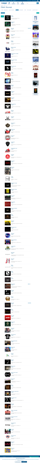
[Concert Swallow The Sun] (36, 43)
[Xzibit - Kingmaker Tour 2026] (36, 59)
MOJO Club (12, 258)
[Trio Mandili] (36, 67)
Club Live (12, 110)
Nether (12, 271)
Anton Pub (12, 28)
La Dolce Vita (35, 78)
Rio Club (12, 353)
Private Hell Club (13, 334)
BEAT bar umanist (13, 47)
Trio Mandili (35, 70)
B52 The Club (13, 34)
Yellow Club (12, 448)
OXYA (12, 309)
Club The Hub (13, 129)
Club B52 (12, 85)
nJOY (11, 277)
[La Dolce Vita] (36, 75)
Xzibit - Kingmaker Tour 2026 (36, 62)
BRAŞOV (3, 0)
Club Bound (12, 91)
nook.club (12, 290)
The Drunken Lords (13, 397)
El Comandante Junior (14, 148)
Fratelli (12, 176)
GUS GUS (35, 54)
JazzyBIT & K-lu (36, 30)
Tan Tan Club (13, 378)
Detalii (12, 16)
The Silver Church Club (14, 416)
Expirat (12, 15)
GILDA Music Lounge (14, 189)
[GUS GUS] (36, 51)
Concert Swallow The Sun (35, 46)
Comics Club (12, 135)
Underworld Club (13, 435)
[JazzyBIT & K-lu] (36, 27)
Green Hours (13, 195)
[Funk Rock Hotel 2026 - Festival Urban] (36, 90)
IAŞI (9, 0)
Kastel (12, 214)
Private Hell (12, 328)
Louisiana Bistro (13, 246)
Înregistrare (29, 0)
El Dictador (12, 154)
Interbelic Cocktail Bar (14, 208)
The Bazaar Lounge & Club (14, 391)
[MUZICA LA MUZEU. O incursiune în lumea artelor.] (36, 18)
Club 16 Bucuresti (13, 66)
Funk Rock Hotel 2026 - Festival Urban (36, 94)
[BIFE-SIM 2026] (36, 83)
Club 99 (12, 72)
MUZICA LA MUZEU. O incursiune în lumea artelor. (35, 22)
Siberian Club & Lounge (14, 372)
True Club (12, 429)
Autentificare (34, 0)
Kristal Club (12, 233)
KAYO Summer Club (13, 227)
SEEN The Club (13, 366)
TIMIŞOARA (14, 0)
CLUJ (8, 0)
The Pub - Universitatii (14, 410)
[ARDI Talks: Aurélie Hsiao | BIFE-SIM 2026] (36, 35)
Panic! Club (12, 315)
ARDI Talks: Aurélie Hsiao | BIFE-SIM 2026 (35, 38)
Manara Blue (12, 252)
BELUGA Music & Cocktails (14, 53)
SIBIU (11, 0)
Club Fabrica (12, 97)
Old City (12, 296)
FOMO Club (12, 167)
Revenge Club (13, 347)
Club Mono (12, 116)
